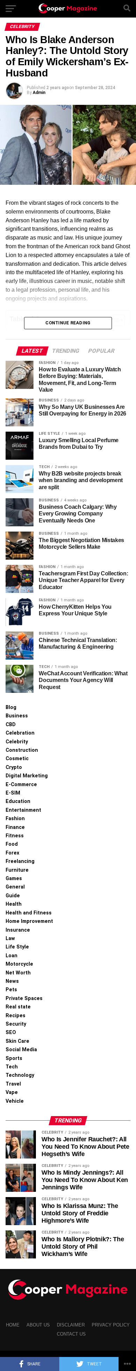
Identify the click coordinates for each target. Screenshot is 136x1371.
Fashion (15, 819)
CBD (11, 725)
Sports (14, 1058)
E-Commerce (21, 785)
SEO (11, 1032)
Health (14, 904)
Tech (12, 1067)
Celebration (20, 733)
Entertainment (23, 810)
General (15, 887)
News (12, 981)
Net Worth (18, 973)
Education (18, 801)
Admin (39, 92)
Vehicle (15, 1101)
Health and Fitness (29, 913)
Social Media (21, 1050)
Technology (20, 1075)
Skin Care (17, 1041)
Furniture (17, 870)
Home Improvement (29, 921)
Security (16, 1024)
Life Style (17, 947)
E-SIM (13, 793)
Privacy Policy (111, 1325)
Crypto (14, 767)
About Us (38, 1325)
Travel (13, 1084)
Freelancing (20, 861)
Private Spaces (24, 998)
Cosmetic (17, 759)
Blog (11, 707)
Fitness (15, 836)
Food (12, 844)
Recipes (15, 1016)
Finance (15, 827)
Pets (11, 990)
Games (14, 879)
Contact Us (71, 1334)
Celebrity (17, 742)
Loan (11, 956)
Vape (12, 1092)
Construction (22, 750)
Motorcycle (19, 964)
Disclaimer (71, 1325)
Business (17, 716)
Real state (18, 1007)
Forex (12, 853)
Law (10, 938)
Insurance (18, 930)
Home (13, 1325)
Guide (13, 896)
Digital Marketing (27, 776)
